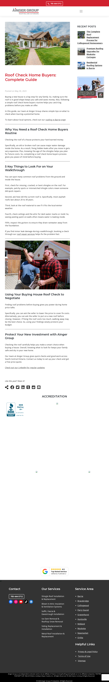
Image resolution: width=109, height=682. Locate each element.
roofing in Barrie (53, 119)
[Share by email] (39, 388)
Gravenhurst (83, 614)
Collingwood (83, 605)
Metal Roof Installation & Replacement (53, 635)
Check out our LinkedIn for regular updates (25, 367)
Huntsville (82, 619)
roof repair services (26, 234)
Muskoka (81, 628)
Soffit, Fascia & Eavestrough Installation (53, 612)
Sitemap (82, 660)
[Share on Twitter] (17, 388)
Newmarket (82, 633)
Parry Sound (83, 610)
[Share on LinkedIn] (23, 388)
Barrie (80, 596)
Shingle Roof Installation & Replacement (53, 597)
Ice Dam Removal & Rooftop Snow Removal (52, 620)
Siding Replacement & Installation (52, 627)
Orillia (80, 637)
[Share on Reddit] (33, 388)
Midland (81, 624)
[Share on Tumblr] (28, 388)
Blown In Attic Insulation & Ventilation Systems (53, 605)
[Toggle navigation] (81, 11)
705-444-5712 (55, 3)
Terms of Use (84, 656)
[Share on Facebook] (12, 388)
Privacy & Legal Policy (88, 651)
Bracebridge (83, 601)
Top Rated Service (59, 571)
